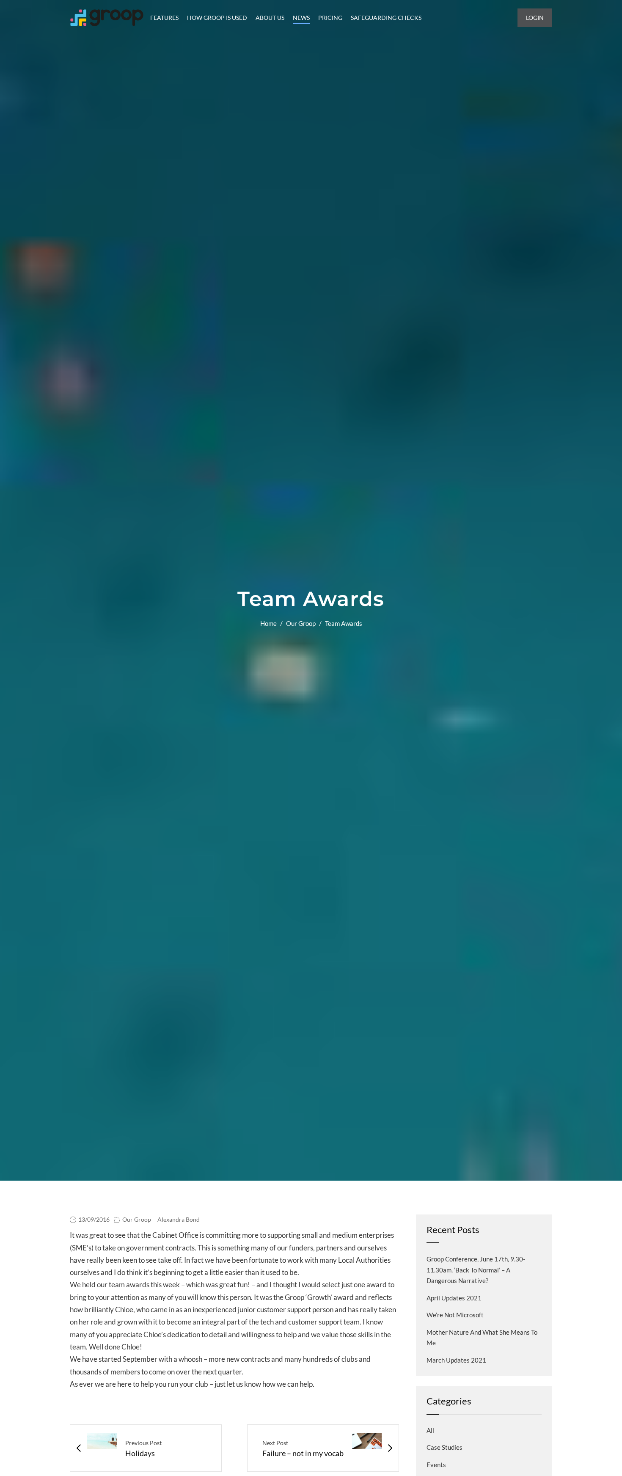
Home (268, 623)
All (430, 1430)
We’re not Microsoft (455, 1315)
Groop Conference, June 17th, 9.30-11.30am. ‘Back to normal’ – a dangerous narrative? (476, 1269)
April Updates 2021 (454, 1298)
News (301, 17)
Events (436, 1464)
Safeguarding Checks (386, 17)
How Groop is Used (217, 17)
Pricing (330, 17)
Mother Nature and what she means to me (482, 1337)
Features (164, 17)
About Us (270, 17)
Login (535, 17)
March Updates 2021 (456, 1360)
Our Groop (301, 623)
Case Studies (444, 1447)
